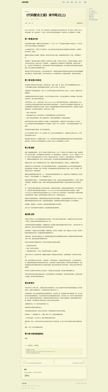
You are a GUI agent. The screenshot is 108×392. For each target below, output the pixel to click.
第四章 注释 (91, 16)
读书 (32, 19)
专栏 (76, 2)
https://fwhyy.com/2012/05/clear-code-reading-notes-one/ (43, 351)
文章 (64, 2)
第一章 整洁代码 (92, 11)
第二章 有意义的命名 (93, 13)
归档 (32, 385)
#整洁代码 (30, 345)
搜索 (85, 2)
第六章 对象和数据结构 (93, 19)
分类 (68, 2)
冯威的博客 (25, 2)
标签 (72, 2)
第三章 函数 (91, 14)
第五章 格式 (91, 18)
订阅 (35, 385)
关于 (80, 2)
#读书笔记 (36, 345)
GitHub (38, 385)
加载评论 (27, 375)
